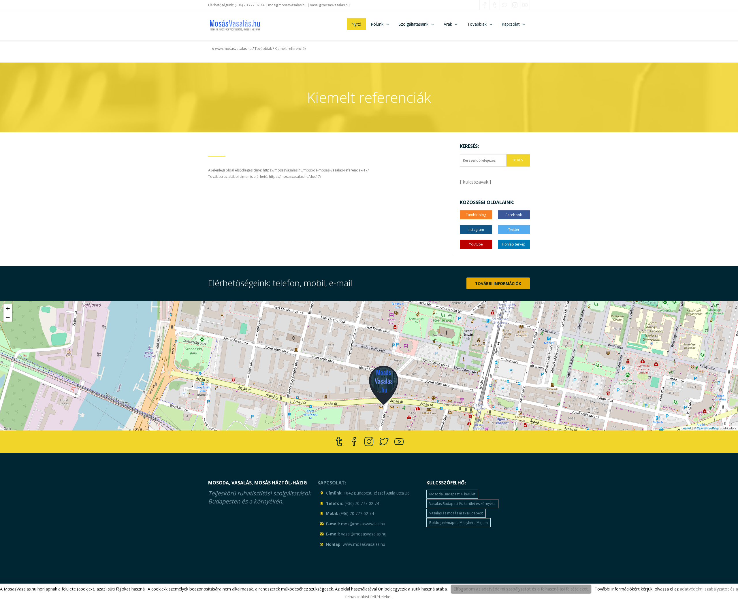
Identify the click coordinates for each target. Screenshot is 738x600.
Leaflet (686, 428)
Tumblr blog (476, 214)
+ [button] (8, 308)
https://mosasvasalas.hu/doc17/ (295, 176)
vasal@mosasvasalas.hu (330, 5)
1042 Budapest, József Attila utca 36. (377, 493)
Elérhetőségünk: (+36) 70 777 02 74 (236, 5)
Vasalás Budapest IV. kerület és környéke (462, 503)
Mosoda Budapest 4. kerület (452, 494)
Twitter (513, 229)
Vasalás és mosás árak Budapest (456, 513)
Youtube (476, 244)
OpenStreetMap (708, 428)
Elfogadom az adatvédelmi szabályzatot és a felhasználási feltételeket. (521, 589)
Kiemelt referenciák (290, 48)
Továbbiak (263, 48)
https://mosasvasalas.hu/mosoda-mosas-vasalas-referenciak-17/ (316, 170)
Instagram (476, 229)
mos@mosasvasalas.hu (287, 5)
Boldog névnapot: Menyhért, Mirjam (458, 522)
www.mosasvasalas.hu (233, 48)
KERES (518, 160)
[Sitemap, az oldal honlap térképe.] (321, 544)
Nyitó (356, 24)
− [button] (8, 317)
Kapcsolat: (331, 483)
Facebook (514, 214)
